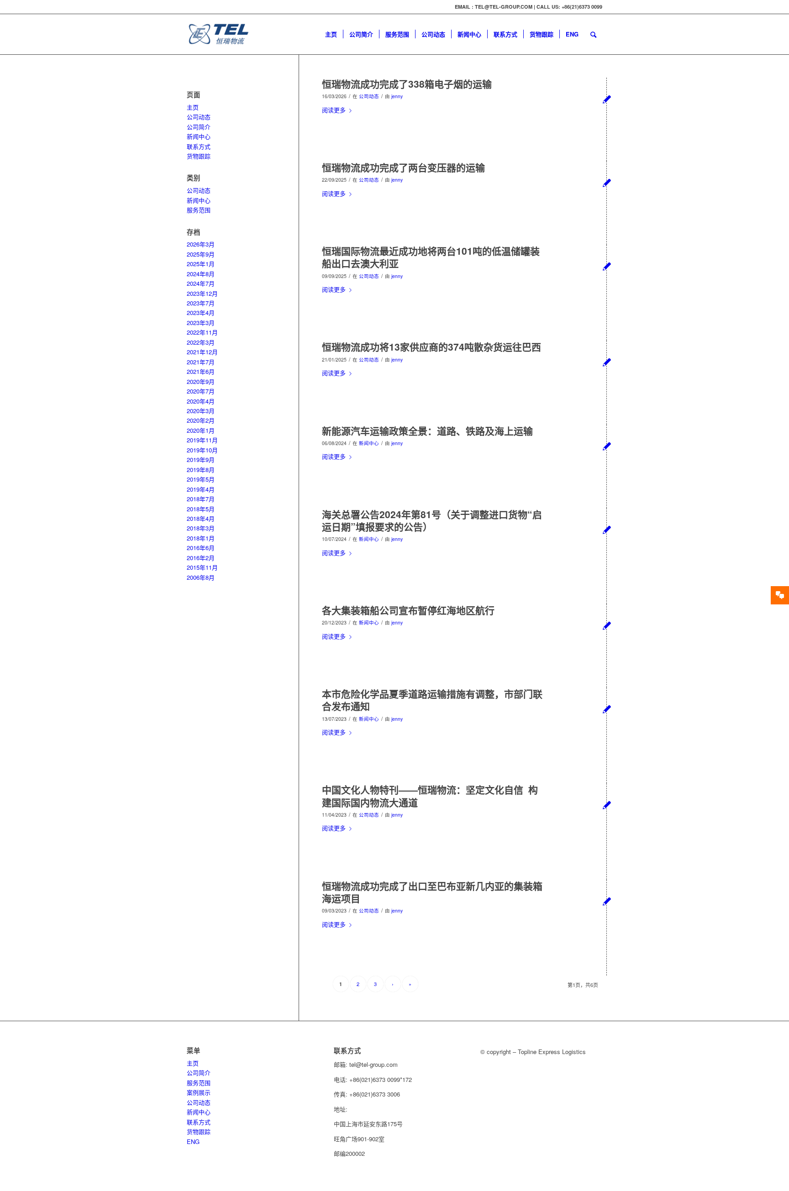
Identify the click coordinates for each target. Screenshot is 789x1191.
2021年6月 (201, 371)
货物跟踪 (198, 156)
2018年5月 (201, 508)
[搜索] (593, 34)
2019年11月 (202, 439)
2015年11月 (202, 567)
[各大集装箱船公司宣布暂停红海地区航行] (606, 625)
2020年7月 (201, 391)
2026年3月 (201, 244)
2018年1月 (201, 538)
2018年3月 (201, 528)
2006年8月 (201, 577)
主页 (193, 107)
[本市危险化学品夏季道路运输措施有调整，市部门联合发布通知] (606, 708)
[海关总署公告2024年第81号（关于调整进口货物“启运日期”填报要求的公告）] (606, 529)
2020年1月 (201, 430)
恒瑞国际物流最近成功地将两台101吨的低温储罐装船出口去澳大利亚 (431, 257)
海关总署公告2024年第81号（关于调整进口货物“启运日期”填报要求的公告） (432, 520)
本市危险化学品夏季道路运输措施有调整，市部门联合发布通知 (432, 700)
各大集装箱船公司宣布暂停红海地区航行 (408, 610)
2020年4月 (201, 401)
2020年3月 (201, 410)
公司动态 (369, 96)
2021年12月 (202, 351)
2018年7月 (201, 498)
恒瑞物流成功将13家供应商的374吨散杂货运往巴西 (431, 346)
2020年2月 (201, 420)
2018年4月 (201, 518)
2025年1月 (201, 263)
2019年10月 (202, 450)
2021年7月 (201, 361)
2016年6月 (201, 547)
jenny (397, 96)
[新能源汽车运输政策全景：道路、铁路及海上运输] (606, 445)
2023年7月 (201, 303)
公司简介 (198, 126)
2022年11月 (202, 332)
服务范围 (198, 209)
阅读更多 (334, 109)
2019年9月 (201, 459)
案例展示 (198, 1092)
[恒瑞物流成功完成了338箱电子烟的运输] (606, 98)
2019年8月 (201, 469)
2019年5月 (201, 479)
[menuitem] (331, 34)
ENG (193, 1141)
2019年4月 (201, 489)
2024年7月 (201, 283)
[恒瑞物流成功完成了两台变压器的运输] (606, 182)
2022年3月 (201, 342)
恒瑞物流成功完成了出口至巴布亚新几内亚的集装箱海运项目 (432, 892)
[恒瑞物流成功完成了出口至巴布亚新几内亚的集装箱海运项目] (606, 900)
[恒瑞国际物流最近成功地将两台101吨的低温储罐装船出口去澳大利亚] (606, 265)
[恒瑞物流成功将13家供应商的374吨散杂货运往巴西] (606, 361)
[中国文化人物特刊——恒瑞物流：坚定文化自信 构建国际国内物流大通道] (606, 804)
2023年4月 (201, 312)
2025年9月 (201, 254)
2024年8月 (201, 273)
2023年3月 (201, 322)
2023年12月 (202, 293)
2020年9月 (201, 381)
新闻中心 (369, 443)
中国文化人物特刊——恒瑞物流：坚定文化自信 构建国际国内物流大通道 (430, 795)
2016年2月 (201, 557)
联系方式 (198, 146)
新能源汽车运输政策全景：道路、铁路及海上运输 (427, 430)
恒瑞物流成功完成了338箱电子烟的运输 (407, 83)
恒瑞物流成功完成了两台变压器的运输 (403, 167)
